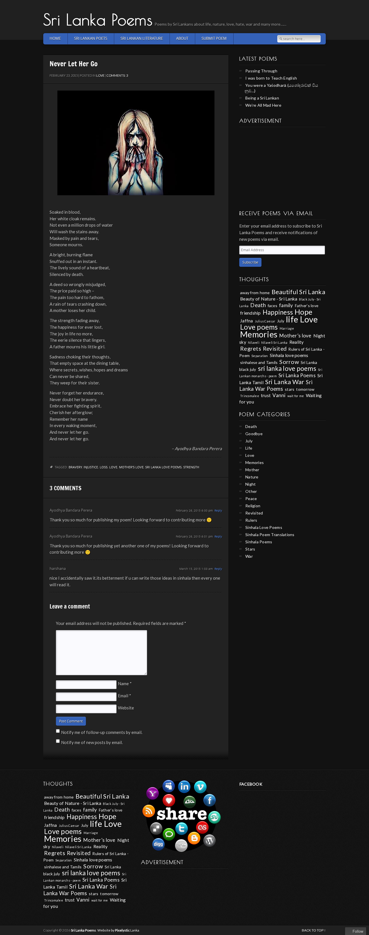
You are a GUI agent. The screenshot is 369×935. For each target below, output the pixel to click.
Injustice (91, 467)
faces (272, 305)
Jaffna (246, 320)
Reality (296, 342)
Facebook (251, 784)
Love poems (259, 327)
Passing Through (261, 70)
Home (55, 38)
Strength (191, 467)
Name (125, 683)
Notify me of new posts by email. (92, 742)
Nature (252, 476)
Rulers (251, 520)
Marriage (287, 328)
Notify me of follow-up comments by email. (101, 732)
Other (251, 491)
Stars (250, 549)
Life (248, 448)
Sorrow (289, 361)
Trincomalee (249, 396)
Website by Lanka (118, 930)
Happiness (278, 312)
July (280, 320)
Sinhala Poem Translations (270, 534)
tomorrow (305, 389)
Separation (259, 356)
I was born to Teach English (271, 78)
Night (250, 484)
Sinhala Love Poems (263, 527)
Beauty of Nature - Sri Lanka (268, 298)
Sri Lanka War (284, 382)
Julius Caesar (265, 321)
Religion (252, 505)
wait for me (295, 396)
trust (266, 395)
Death (258, 305)
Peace (251, 498)
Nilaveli (253, 342)
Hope (303, 311)
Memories (258, 334)
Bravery (75, 467)
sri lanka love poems (163, 467)
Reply (218, 510)
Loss (104, 467)
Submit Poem (214, 38)
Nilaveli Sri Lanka (274, 342)
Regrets (250, 348)
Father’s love (306, 305)
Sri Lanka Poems (98, 19)
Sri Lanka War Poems (275, 385)
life (292, 319)
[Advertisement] (282, 166)
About (182, 38)
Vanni (278, 395)
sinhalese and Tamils (259, 362)
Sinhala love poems (289, 355)
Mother (252, 469)
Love (100, 75)
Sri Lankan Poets (90, 38)
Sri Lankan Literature (142, 38)
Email (124, 695)
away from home (255, 292)
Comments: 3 (117, 75)
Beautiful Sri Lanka (298, 292)
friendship (250, 313)
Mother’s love (131, 467)
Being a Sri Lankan (262, 97)
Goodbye (254, 433)
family (286, 305)
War (249, 556)
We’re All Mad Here (263, 105)
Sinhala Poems (258, 541)
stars (289, 389)
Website (126, 707)
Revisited (275, 349)
